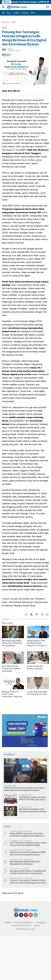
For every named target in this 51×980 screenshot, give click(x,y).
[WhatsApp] (35, 915)
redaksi (10, 49)
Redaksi (8, 922)
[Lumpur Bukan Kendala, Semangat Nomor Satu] (38, 683)
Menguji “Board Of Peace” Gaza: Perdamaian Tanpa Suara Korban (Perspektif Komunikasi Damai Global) (12, 694)
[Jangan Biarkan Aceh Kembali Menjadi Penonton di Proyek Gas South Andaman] (38, 632)
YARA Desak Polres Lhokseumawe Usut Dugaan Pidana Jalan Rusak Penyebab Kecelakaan (24, 789)
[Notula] (16, 7)
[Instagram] (31, 915)
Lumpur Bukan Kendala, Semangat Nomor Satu (37, 693)
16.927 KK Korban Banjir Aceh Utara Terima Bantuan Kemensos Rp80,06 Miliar (28, 844)
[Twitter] (21, 915)
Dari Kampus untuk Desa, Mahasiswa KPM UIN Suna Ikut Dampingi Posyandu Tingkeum (28, 853)
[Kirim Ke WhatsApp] (47, 614)
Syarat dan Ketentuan (21, 925)
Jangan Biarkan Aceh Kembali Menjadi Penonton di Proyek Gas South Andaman (37, 643)
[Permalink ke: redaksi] (4, 49)
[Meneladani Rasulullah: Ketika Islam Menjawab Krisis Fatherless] (13, 632)
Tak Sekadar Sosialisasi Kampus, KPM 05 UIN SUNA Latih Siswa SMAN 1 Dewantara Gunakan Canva (32, 798)
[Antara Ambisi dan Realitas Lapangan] (38, 657)
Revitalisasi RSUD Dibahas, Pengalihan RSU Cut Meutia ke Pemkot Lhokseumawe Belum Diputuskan (28, 872)
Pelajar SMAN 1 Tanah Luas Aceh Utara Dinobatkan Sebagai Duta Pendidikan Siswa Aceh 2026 (28, 834)
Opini (4, 28)
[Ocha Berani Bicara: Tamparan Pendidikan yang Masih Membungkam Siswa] (13, 657)
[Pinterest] (26, 915)
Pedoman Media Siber (23, 922)
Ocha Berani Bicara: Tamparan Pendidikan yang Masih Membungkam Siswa (11, 668)
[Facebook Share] (26, 614)
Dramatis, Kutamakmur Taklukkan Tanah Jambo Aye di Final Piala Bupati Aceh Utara (28, 881)
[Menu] (3, 7)
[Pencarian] (47, 7)
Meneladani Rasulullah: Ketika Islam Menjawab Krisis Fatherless (12, 643)
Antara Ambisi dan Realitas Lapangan (35, 667)
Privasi (37, 925)
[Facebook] (16, 915)
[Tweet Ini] (31, 614)
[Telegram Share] (42, 614)
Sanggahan (41, 922)
